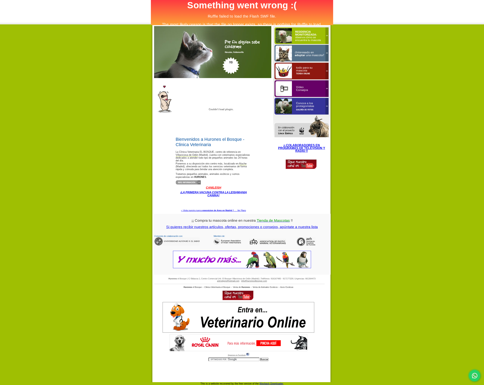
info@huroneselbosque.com (254, 281)
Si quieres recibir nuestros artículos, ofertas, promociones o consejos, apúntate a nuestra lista (242, 227)
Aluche (243, 163)
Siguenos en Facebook (237, 355)
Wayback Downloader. (271, 383)
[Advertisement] (238, 369)
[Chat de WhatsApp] (474, 375)
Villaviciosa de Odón (187, 154)
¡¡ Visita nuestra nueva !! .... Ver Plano (213, 210)
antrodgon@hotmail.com (228, 281)
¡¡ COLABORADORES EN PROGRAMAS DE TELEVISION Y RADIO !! (301, 148)
